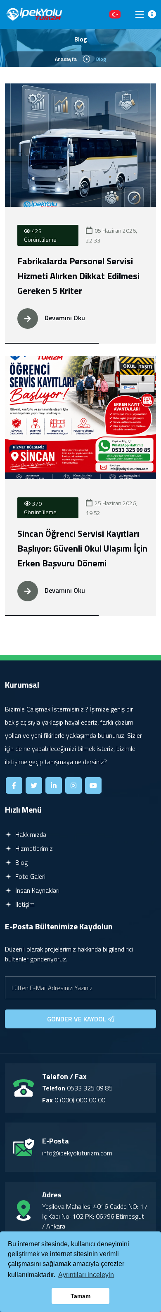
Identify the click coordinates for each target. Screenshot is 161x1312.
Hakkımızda (30, 834)
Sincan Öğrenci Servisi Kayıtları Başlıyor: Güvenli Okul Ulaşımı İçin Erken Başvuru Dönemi (82, 548)
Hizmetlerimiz (33, 848)
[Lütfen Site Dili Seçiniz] (115, 14)
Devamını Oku (64, 318)
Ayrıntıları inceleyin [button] (86, 1274)
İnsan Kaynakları (36, 890)
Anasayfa (66, 59)
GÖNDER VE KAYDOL (77, 1019)
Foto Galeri (29, 876)
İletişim (24, 904)
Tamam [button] (80, 1296)
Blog (21, 862)
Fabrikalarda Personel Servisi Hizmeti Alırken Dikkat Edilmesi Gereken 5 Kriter (78, 276)
